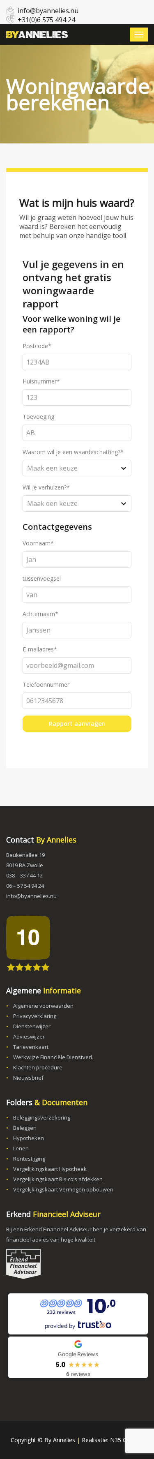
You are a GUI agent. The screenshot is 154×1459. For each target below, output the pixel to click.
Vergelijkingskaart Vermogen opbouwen (63, 1189)
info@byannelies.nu (48, 10)
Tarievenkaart (30, 1046)
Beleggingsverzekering (41, 1117)
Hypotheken (28, 1138)
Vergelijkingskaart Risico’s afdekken (58, 1179)
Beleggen (25, 1127)
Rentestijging (29, 1158)
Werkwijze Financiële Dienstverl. (53, 1057)
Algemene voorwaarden (43, 1005)
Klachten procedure (37, 1067)
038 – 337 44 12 (24, 875)
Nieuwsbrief (28, 1077)
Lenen (21, 1148)
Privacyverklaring (34, 1016)
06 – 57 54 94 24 (25, 885)
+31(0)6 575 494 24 (46, 19)
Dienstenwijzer (32, 1026)
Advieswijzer (29, 1036)
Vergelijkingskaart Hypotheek (50, 1169)
